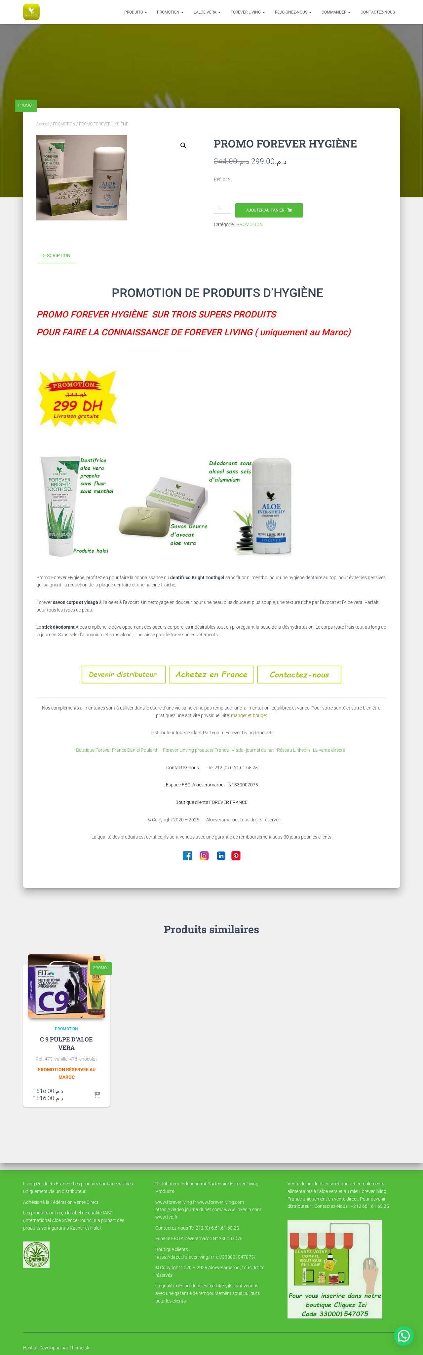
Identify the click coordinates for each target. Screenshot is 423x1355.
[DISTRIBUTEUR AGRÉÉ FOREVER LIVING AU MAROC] (31, 12)
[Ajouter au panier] (97, 1095)
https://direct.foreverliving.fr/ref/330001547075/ (205, 1257)
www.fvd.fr (166, 1217)
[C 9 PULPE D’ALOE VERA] (66, 986)
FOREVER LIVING (246, 12)
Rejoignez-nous (291, 12)
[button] (145, 12)
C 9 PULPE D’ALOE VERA (66, 1043)
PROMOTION (168, 12)
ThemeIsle (79, 1347)
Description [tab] (55, 255)
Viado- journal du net (254, 750)
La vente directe (329, 750)
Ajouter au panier (265, 210)
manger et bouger (249, 715)
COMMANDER (334, 12)
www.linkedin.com (242, 1209)
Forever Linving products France (194, 750)
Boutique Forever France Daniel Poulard (117, 750)
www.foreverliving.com (220, 1202)
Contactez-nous (378, 12)
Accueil (42, 124)
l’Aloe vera (205, 12)
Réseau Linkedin (294, 750)
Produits (134, 12)
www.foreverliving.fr (175, 1202)
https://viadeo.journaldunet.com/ (189, 1209)
